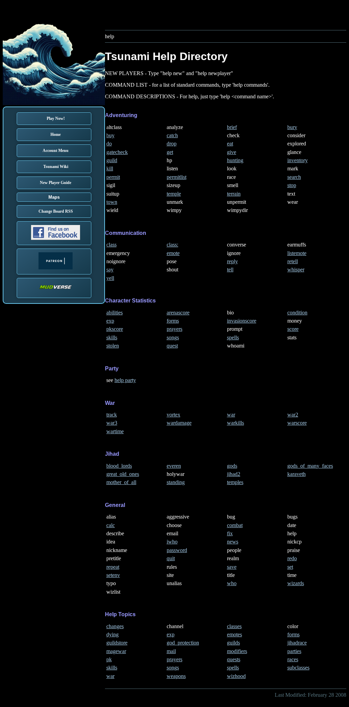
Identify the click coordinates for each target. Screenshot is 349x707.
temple (174, 194)
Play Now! (56, 118)
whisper (295, 269)
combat (235, 525)
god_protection (183, 643)
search (294, 177)
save (232, 567)
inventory (297, 160)
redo (292, 558)
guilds (233, 643)
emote (173, 253)
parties (294, 651)
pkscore (114, 329)
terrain (234, 194)
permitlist (176, 177)
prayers (174, 329)
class (111, 245)
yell (110, 278)
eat (230, 143)
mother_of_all (121, 482)
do (109, 143)
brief (232, 127)
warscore (297, 423)
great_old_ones (122, 474)
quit (171, 558)
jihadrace (297, 643)
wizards (295, 583)
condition (297, 312)
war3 (111, 423)
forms (173, 321)
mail (171, 651)
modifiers (237, 651)
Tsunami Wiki (55, 166)
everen (174, 466)
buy (110, 135)
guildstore (116, 643)
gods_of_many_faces (310, 466)
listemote (296, 253)
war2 (292, 415)
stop (291, 185)
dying (112, 634)
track (111, 415)
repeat (112, 567)
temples (235, 482)
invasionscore (241, 321)
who (232, 583)
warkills (235, 423)
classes (234, 626)
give (231, 152)
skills (111, 337)
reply (232, 261)
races (292, 659)
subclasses (298, 667)
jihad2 (233, 474)
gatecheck (117, 152)
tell (230, 269)
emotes (234, 634)
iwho (172, 542)
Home (55, 134)
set (290, 567)
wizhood (236, 676)
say (109, 269)
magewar (116, 651)
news (232, 542)
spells (233, 337)
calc (110, 525)
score (293, 329)
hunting (235, 160)
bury (292, 127)
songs (173, 337)
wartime (115, 431)
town (111, 202)
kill (109, 168)
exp (110, 321)
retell (292, 261)
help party (125, 380)
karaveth (296, 474)
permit (113, 177)
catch (172, 135)
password (177, 550)
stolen (112, 346)
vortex (173, 415)
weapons (176, 676)
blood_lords (119, 466)
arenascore (178, 312)
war (231, 415)
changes (115, 626)
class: (172, 245)
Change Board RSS (56, 211)
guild (111, 160)
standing (176, 482)
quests (233, 659)
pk (109, 659)
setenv (113, 575)
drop (172, 143)
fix (230, 533)
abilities (114, 312)
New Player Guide (55, 182)
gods (232, 466)
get (170, 152)
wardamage (179, 423)
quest (172, 346)
